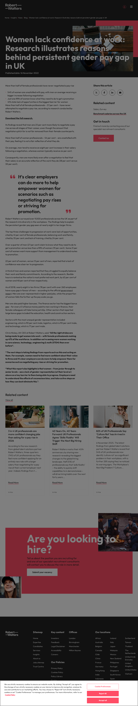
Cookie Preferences (103, 686)
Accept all (103, 700)
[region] (69, 693)
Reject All (102, 693)
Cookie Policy (10, 695)
